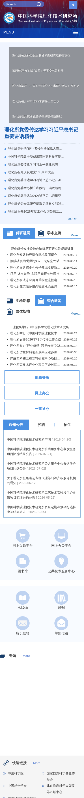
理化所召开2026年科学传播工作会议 (35, 101)
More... (76, 235)
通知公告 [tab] (16, 424)
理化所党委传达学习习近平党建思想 (33, 164)
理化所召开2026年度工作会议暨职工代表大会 (36, 211)
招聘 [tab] (41, 424)
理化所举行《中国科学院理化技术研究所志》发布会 (45, 86)
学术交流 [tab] (54, 233)
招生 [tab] (67, 424)
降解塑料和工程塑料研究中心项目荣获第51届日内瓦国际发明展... (36, 358)
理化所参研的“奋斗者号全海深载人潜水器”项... (36, 148)
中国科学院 (16, 773)
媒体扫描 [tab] (23, 311)
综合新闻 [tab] (54, 301)
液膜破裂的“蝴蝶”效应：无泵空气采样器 (38, 70)
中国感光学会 (17, 786)
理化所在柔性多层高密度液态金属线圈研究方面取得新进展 (36, 286)
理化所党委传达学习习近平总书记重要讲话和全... (36, 196)
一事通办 (42, 409)
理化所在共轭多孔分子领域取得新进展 (37, 116)
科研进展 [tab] (23, 233)
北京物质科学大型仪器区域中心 (61, 789)
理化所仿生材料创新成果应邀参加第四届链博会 (36, 352)
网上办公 (42, 393)
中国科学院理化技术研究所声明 (29, 439)
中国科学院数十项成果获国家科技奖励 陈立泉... (36, 156)
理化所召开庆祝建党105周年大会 (31, 172)
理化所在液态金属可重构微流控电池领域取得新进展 (36, 280)
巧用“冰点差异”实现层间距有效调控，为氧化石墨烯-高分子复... (36, 274)
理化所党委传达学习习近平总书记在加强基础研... (36, 180)
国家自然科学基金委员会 (61, 776)
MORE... (73, 219)
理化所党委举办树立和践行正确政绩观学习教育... (36, 188)
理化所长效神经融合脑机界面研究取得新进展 (41, 55)
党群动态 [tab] (23, 301)
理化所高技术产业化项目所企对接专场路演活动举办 (36, 364)
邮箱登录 (42, 377)
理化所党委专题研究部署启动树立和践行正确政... (36, 203)
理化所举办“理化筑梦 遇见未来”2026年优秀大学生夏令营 (36, 345)
